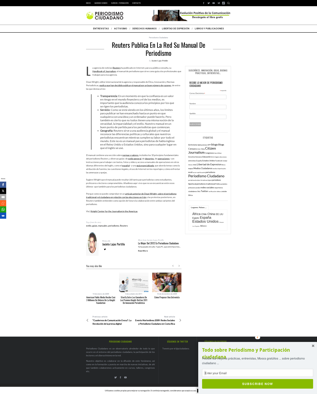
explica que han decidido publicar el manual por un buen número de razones (135, 85)
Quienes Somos (100, 3)
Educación (206, 157)
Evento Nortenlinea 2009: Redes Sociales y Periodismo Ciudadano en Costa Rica (155, 320)
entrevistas (192, 161)
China (203, 149)
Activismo (192, 144)
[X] (3, 191)
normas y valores (130, 155)
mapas (190, 168)
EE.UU (213, 157)
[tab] (198, 207)
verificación (212, 191)
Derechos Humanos (195, 157)
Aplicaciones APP (204, 145)
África (190, 195)
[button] (257, 353)
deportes (149, 158)
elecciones (223, 157)
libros (223, 165)
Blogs (221, 144)
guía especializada (145, 165)
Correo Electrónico (197, 93)
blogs (214, 144)
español (126, 165)
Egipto (217, 157)
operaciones (164, 158)
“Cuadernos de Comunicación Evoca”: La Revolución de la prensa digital (111, 320)
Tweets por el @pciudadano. (175, 348)
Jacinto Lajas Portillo (160, 60)
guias (94, 225)
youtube (224, 191)
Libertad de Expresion (209, 164)
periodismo (113, 225)
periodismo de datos (194, 180)
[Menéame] (3, 203)
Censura (192, 148)
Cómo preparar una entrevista (167, 297)
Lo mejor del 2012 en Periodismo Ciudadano (158, 243)
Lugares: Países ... (199, 207)
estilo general (134, 158)
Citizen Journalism (202, 150)
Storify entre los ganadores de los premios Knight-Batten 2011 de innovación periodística (133, 300)
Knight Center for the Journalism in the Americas (114, 211)
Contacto (136, 3)
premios (224, 184)
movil (190, 172)
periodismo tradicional (205, 184)
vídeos (218, 191)
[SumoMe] (3, 216)
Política (218, 184)
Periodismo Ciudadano (158, 38)
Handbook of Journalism (104, 71)
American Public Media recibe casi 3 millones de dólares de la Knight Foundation (100, 300)
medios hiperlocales (219, 168)
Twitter (204, 191)
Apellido (192, 113)
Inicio (88, 3)
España (199, 161)
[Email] (3, 197)
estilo (88, 225)
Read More (143, 251)
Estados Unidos (208, 160)
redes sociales (207, 187)
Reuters (116, 67)
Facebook (219, 161)
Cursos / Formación (120, 3)
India (194, 165)
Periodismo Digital (206, 180)
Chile (198, 149)
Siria (198, 191)
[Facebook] (3, 185)
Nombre (192, 104)
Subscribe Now (257, 384)
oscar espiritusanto (199, 172)
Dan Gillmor (218, 153)
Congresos (209, 153)
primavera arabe (194, 188)
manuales (102, 225)
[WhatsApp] (3, 209)
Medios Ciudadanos (203, 168)
